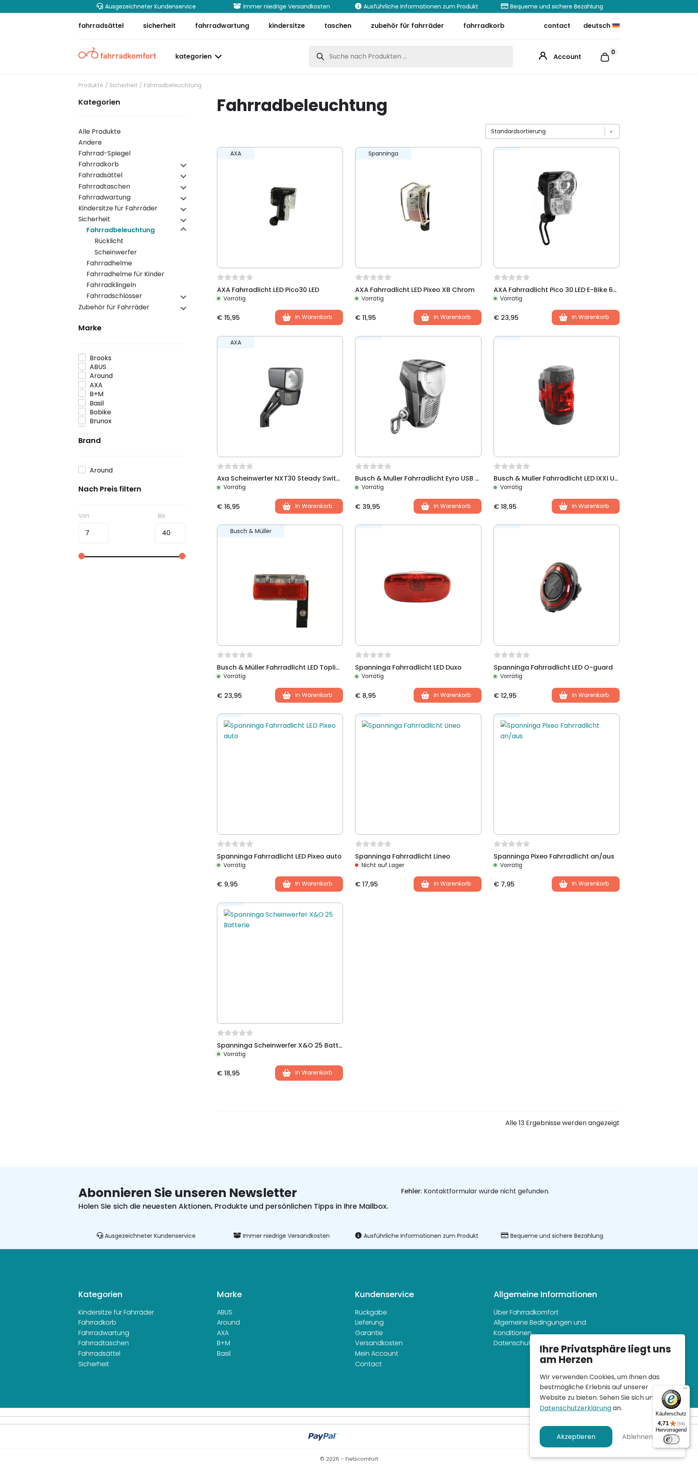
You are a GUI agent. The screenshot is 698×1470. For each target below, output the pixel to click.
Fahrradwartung (104, 197)
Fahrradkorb (98, 164)
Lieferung (369, 1322)
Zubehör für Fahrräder (113, 307)
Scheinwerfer (116, 252)
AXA (223, 1333)
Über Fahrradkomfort (526, 1312)
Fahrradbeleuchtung (120, 230)
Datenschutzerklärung (575, 1408)
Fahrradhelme (109, 263)
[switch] (671, 1439)
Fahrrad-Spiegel (104, 153)
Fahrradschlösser (114, 295)
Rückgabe (371, 1312)
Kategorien (193, 57)
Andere (90, 142)
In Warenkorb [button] (313, 317)
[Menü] (685, 1390)
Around (228, 1322)
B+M (223, 1343)
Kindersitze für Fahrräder (118, 208)
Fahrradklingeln (111, 285)
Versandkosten (379, 1343)
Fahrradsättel (100, 175)
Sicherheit (123, 85)
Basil (224, 1353)
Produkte (90, 85)
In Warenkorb (452, 884)
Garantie (369, 1333)
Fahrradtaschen (104, 186)
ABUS (224, 1312)
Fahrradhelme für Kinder (125, 274)
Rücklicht (109, 241)
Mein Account (376, 1353)
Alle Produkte (99, 131)
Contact (368, 1364)
